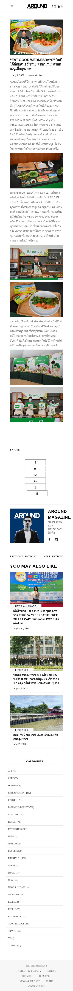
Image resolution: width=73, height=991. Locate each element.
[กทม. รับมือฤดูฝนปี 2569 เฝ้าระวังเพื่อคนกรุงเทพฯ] (36, 713)
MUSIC (11, 873)
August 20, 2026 (21, 628)
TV (9, 938)
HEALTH (12, 822)
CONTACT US (36, 986)
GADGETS (13, 814)
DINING (12, 785)
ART (10, 771)
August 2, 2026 (20, 688)
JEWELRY (13, 843)
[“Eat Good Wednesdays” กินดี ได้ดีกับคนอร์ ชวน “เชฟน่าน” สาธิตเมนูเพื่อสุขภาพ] (27, 526)
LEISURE (12, 851)
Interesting (15, 829)
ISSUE (11, 836)
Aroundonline (36, 75)
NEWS (11, 880)
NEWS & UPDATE (39, 53)
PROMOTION (14, 916)
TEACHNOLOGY (16, 924)
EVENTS (12, 800)
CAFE (11, 778)
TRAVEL (12, 931)
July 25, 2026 (19, 744)
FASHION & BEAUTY (18, 807)
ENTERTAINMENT (17, 793)
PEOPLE (12, 902)
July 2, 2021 (18, 75)
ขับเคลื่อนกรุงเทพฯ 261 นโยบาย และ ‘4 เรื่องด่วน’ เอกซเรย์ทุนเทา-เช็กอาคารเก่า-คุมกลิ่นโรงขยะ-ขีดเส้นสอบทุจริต (36, 679)
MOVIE (11, 865)
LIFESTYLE (20, 53)
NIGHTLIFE (13, 894)
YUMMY (12, 945)
